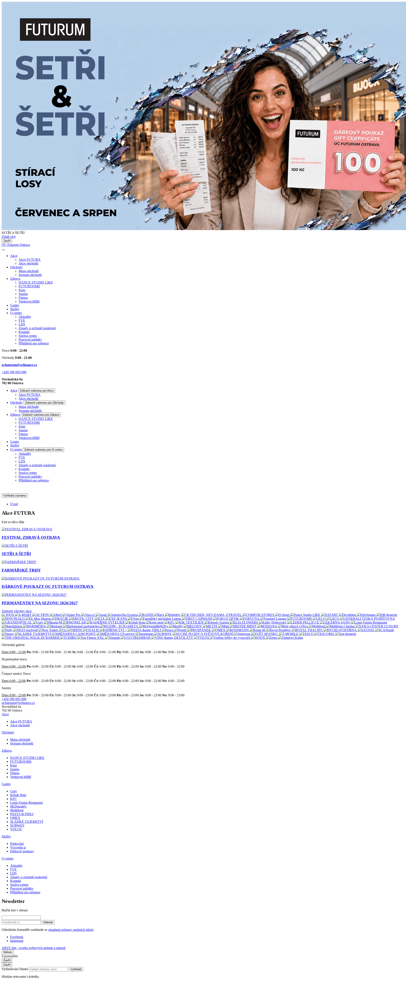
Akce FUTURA (30, 259)
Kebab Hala (18, 795)
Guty (13, 791)
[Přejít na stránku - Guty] (38, 622)
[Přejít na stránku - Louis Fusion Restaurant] (369, 622)
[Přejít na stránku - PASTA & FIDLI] (145, 630)
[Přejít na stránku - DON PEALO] (14, 618)
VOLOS (16, 829)
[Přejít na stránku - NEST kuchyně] (25, 630)
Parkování (17, 843)
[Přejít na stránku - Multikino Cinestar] (340, 626)
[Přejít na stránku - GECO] (319, 618)
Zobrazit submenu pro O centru (43, 449)
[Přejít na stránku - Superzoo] (242, 634)
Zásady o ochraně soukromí (37, 328)
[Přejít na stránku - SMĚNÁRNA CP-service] (116, 634)
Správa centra (28, 335)
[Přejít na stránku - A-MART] (23, 615)
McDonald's (18, 806)
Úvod (14, 504)
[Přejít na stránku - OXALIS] (91, 630)
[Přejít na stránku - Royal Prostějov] (279, 630)
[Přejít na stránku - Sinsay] (8, 634)
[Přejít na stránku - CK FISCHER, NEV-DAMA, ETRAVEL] (212, 615)
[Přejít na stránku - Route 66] (258, 630)
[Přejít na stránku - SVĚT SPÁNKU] (265, 634)
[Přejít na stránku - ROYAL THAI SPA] (308, 630)
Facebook (16, 937)
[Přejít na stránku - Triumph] (113, 637)
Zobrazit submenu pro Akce (36, 390)
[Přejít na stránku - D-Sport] (282, 615)
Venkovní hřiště (29, 301)
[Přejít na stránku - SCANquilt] (384, 630)
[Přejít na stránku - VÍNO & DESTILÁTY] (172, 637)
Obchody (16, 267)
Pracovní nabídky (30, 339)
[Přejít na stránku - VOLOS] (202, 637)
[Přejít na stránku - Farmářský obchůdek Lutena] (161, 618)
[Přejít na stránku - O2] (63, 630)
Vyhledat (76, 969)
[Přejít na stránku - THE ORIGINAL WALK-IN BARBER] (31, 637)
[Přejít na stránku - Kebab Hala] (136, 622)
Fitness (23, 297)
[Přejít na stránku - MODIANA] (267, 626)
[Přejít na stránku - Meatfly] (176, 626)
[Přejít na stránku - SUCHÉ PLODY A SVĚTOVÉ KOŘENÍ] (203, 634)
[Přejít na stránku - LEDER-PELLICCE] (303, 622)
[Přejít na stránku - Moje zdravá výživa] (293, 626)
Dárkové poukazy (22, 851)
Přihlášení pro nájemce (34, 343)
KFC (13, 799)
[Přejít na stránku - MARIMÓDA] (35, 626)
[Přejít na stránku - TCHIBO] (68, 637)
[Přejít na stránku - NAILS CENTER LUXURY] (377, 626)
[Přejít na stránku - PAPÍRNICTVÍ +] (114, 630)
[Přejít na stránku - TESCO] (306, 634)
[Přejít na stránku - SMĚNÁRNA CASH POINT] (74, 634)
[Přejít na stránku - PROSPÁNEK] (199, 630)
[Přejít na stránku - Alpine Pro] (71, 615)
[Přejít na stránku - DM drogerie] (386, 615)
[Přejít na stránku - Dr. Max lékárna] (39, 618)
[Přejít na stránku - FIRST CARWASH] (197, 618)
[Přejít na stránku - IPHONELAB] (75, 622)
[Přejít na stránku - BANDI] (146, 615)
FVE (22, 320)
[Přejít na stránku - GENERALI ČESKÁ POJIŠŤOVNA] (367, 618)
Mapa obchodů (29, 271)
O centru (16, 313)
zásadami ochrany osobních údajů (70, 929)
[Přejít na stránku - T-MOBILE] (289, 634)
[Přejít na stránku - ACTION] (41, 615)
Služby (14, 309)
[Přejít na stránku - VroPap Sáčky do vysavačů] (230, 637)
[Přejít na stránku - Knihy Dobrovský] (273, 622)
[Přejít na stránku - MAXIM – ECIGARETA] (119, 626)
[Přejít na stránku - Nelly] (7, 630)
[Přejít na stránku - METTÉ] (210, 626)
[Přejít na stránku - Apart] (101, 615)
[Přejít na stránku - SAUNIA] (366, 630)
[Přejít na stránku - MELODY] (193, 626)
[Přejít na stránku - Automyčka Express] (123, 615)
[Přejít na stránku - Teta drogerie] (345, 634)
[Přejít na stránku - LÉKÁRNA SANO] (335, 622)
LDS (22, 324)
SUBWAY (17, 825)
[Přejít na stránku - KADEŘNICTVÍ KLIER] (106, 622)
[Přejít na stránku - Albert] (56, 615)
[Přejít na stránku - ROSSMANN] (238, 630)
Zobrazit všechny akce (17, 611)
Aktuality (25, 316)
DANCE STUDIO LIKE (36, 282)
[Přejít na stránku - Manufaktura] (12, 626)
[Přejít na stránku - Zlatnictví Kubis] (290, 637)
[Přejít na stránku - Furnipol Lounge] (273, 618)
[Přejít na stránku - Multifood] (317, 626)
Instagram (16, 940)
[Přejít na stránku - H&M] (53, 622)
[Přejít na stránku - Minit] (224, 626)
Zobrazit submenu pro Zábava (41, 414)
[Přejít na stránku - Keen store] (155, 622)
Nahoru (7, 952)
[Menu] (3, 249)
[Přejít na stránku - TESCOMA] (324, 634)
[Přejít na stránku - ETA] (100, 618)
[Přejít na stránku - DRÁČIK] (60, 618)
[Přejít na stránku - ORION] (75, 630)
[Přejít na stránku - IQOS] (8, 615)
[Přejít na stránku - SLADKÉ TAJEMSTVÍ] (33, 634)
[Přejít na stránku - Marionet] (55, 626)
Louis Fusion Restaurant (26, 802)
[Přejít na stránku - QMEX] (219, 630)
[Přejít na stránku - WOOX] (258, 637)
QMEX (15, 818)
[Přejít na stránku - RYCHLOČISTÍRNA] (341, 630)
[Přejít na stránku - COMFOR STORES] (259, 615)
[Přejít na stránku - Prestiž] (180, 630)
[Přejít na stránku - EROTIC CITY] (82, 618)
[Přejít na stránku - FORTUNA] (250, 618)
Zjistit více (9, 236)
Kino (22, 290)
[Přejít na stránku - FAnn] (134, 618)
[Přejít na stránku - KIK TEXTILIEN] (190, 622)
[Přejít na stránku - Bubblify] (173, 615)
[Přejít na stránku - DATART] (330, 615)
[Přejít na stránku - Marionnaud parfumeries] (81, 626)
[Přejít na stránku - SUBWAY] (163, 634)
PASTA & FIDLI (21, 814)
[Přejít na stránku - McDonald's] (154, 626)
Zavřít (7, 240)
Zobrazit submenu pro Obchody (44, 402)
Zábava (15, 278)
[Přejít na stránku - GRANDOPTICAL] (17, 622)
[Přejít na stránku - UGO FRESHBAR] (136, 637)
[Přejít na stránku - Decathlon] (348, 615)
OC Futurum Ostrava (16, 245)
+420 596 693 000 (14, 372)
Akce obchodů (28, 263)
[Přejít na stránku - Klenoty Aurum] (217, 622)
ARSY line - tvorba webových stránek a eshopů (34, 948)
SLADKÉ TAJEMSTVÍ (26, 821)
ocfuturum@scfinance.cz (19, 365)
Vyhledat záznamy (14, 495)
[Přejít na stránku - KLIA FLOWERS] (244, 622)
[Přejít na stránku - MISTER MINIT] (243, 626)
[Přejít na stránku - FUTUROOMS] (300, 618)
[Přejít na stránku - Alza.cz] (88, 615)
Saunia (23, 294)
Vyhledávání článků (15, 969)
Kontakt (24, 332)
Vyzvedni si (18, 847)
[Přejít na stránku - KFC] (170, 622)
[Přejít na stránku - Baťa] (159, 615)
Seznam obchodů (30, 275)
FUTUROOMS (29, 286)
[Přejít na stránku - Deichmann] (366, 615)
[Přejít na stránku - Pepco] (168, 630)
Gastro (14, 305)
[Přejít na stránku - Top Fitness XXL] (91, 637)
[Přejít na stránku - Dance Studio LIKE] (305, 615)
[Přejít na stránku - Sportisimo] (145, 634)
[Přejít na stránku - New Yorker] (48, 630)
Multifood (16, 810)
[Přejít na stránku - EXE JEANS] (117, 618)
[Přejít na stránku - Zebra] (272, 637)
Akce (13, 256)
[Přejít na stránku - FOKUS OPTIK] (226, 618)
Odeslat (48, 922)
